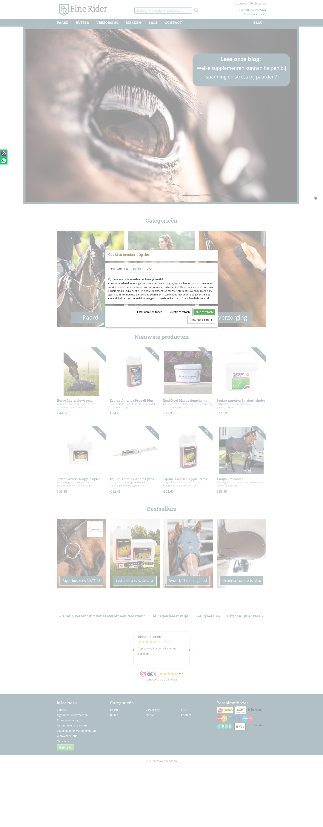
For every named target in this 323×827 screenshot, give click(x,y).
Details (137, 268)
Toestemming (119, 268)
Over (149, 268)
